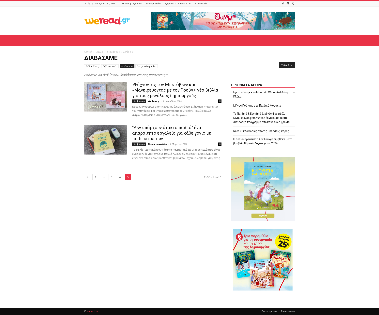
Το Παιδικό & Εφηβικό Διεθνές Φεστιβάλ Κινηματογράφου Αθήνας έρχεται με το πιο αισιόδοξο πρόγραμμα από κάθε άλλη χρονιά (261, 118)
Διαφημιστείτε (153, 3)
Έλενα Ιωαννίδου (157, 143)
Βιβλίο (99, 51)
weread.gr (92, 311)
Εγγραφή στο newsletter (178, 3)
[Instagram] (288, 3)
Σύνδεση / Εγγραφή (132, 3)
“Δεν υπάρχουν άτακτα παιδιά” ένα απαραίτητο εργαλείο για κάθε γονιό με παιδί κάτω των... (171, 133)
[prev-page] (87, 177)
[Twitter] (293, 3)
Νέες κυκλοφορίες (146, 66)
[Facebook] (283, 3)
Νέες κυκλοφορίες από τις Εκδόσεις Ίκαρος (261, 131)
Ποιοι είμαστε (269, 311)
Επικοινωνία (201, 3)
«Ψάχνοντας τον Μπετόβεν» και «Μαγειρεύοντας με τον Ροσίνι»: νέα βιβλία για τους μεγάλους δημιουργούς (175, 90)
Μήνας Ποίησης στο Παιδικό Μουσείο (257, 105)
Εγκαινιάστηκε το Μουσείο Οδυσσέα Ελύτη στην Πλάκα (264, 94)
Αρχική (88, 51)
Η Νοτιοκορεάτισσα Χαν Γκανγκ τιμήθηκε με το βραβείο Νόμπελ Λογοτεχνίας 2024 (262, 141)
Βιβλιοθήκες (92, 66)
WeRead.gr (154, 100)
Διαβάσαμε (113, 51)
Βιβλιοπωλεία (110, 66)
